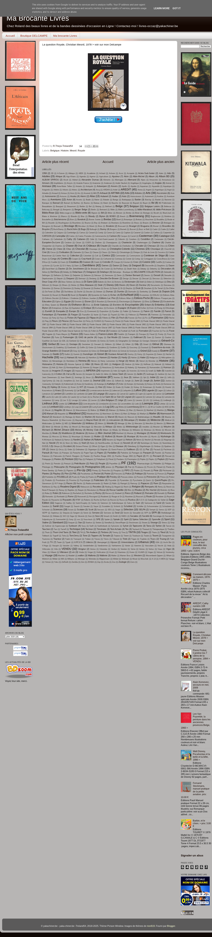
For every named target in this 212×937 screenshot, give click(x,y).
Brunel (155, 226)
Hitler (87, 364)
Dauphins (161, 266)
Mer (129, 423)
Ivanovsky (46, 374)
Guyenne (149, 354)
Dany (125, 265)
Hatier (143, 357)
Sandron (45, 506)
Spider (107, 519)
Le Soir (117, 397)
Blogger (171, 926)
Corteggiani (148, 259)
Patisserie (57, 456)
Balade (106, 200)
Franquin (131, 334)
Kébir (121, 384)
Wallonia (92, 555)
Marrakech (57, 417)
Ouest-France (117, 449)
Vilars (44, 552)
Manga (170, 410)
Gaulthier (46, 341)
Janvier (130, 374)
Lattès (64, 397)
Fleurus (65, 321)
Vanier (127, 546)
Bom (72, 219)
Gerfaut (52, 344)
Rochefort (77, 493)
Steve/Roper (120, 523)
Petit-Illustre (79, 463)
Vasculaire (149, 546)
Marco (117, 414)
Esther (143, 308)
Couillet (54, 262)
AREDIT (126, 189)
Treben (88, 539)
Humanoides (155, 367)
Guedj (154, 351)
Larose (158, 394)
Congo (53, 259)
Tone (85, 535)
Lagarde (150, 390)
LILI (147, 400)
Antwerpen (102, 186)
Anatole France (82, 183)
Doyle (114, 288)
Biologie (146, 213)
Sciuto (70, 510)
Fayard (114, 315)
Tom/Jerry (74, 535)
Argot (169, 190)
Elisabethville (168, 301)
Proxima (72, 480)
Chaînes (98, 242)
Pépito (151, 459)
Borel (118, 219)
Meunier (156, 427)
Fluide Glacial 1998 (124, 328)
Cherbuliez (126, 246)
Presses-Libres (127, 477)
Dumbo (120, 291)
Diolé (100, 285)
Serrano (96, 513)
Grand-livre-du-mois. (161, 347)
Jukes (108, 381)
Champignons (111, 242)
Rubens (87, 500)
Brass (136, 223)
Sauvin (77, 506)
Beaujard (59, 206)
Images (67, 371)
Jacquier (88, 374)
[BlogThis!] (88, 146)
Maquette (61, 414)
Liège (120, 400)
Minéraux (148, 430)
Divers (122, 285)
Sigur (72, 516)
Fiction (70, 318)
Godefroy (60, 347)
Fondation (113, 331)
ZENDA (91, 562)
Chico (162, 246)
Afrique (59, 176)
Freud (152, 334)
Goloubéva (101, 347)
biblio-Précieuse (163, 209)
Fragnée (49, 334)
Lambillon (69, 394)
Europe (72, 311)
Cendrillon (145, 239)
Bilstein (119, 213)
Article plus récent (55, 162)
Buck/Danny (58, 229)
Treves (97, 539)
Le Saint (106, 397)
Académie (91, 173)
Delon (66, 275)
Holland (168, 364)
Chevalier (139, 246)
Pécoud (168, 456)
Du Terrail (159, 288)
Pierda (168, 467)
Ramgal (123, 483)
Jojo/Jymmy (47, 381)
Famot (168, 311)
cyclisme (46, 266)
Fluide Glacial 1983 (151, 321)
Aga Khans (71, 176)
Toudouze (136, 536)
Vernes (142, 549)
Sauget (67, 506)
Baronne (168, 200)
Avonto (79, 200)
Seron (85, 513)
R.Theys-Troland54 (18, 530)
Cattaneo (81, 239)
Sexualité (136, 513)
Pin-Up (81, 470)
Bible (112, 210)
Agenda (82, 176)
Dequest (70, 278)
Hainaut (70, 357)
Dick (109, 282)
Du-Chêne (170, 288)
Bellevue (167, 206)
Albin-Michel (138, 176)
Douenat (87, 288)
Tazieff (63, 529)
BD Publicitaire (165, 203)
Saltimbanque (117, 503)
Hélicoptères (166, 357)
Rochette (88, 493)
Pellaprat (89, 459)
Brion (100, 226)
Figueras (81, 318)
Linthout (47, 403)
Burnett (123, 229)
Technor (89, 529)
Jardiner (161, 374)
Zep (98, 562)
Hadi (62, 357)
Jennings (78, 377)
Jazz (170, 374)
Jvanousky (46, 384)
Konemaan (147, 387)
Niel (43, 443)
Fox (164, 331)
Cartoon (113, 236)
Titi (170, 532)
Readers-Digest (68, 486)
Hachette (47, 357)
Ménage (121, 423)
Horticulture (119, 367)
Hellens (45, 361)
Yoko (56, 562)
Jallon (106, 374)
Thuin (47, 532)
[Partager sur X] (91, 146)
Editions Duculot (52, 298)
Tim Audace (91, 532)
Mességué (85, 427)
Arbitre (56, 190)
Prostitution (60, 480)
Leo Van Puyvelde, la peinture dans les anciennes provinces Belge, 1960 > (195, 720)
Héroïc (132, 361)
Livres (114, 404)
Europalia (60, 311)
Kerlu (158, 384)
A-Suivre (60, 173)
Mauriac (168, 417)
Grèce (93, 351)
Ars (78, 193)
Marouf (45, 417)
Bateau (97, 203)
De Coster (105, 269)
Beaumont (71, 206)
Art (94, 193)
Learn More (162, 8)
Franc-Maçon (61, 334)
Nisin (68, 443)
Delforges (46, 275)
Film (113, 318)
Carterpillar (60, 236)
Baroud (56, 203)
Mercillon (149, 423)
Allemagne (119, 180)
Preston (140, 477)
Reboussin (84, 487)
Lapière (132, 394)
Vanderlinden (88, 546)
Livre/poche (104, 404)
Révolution (91, 490)
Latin (57, 397)
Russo (122, 500)
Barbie (138, 199)
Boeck (122, 216)
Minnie (158, 430)
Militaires (136, 430)
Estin (151, 308)
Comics (106, 255)
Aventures (55, 199)
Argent (148, 190)
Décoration (166, 269)
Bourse (88, 223)
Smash (106, 516)
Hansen (103, 357)
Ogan (103, 446)
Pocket (97, 473)
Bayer (145, 203)
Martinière (100, 417)
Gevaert (97, 344)
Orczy (61, 449)
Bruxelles (166, 226)
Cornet (128, 259)
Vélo (56, 549)
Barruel (67, 203)
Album (152, 176)
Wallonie (103, 555)
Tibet (74, 532)
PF (123, 463)
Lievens (139, 400)
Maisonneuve (81, 410)
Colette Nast (60, 256)
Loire (44, 407)
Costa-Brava (162, 259)
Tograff (55, 536)
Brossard (121, 226)
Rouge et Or (117, 496)
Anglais (158, 183)
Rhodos (138, 490)
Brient (91, 226)
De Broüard (92, 269)
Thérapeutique (158, 529)
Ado (169, 173)
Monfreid (119, 433)
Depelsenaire (47, 278)
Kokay (136, 387)
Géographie (123, 341)
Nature (97, 439)
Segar (117, 510)
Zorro (132, 562)
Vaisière (66, 546)
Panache (76, 453)
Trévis (106, 539)
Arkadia (45, 193)
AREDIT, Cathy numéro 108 (200, 604)
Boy (95, 223)
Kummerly (69, 390)
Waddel (71, 555)
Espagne (122, 308)
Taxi (55, 529)
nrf (135, 443)
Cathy (69, 239)
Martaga (68, 417)
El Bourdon (99, 301)
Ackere (112, 173)
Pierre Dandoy (48, 470)
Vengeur (82, 549)
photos (108, 467)
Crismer (126, 262)
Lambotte (81, 394)
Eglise (58, 301)
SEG (110, 510)
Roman (170, 493)
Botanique (128, 219)
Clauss (104, 252)
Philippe (168, 464)
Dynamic (83, 295)
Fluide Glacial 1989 (78, 324)
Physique (119, 467)
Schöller (140, 506)
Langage (100, 394)
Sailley (69, 503)
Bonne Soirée (94, 219)
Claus (86, 252)
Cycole (56, 266)
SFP (146, 513)
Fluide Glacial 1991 (118, 324)
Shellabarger (166, 513)
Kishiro (64, 387)
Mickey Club (92, 430)
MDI (103, 420)
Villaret (53, 552)
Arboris (65, 190)
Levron (94, 400)
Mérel (48, 427)
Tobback (45, 536)
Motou (65, 436)
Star (80, 522)
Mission (168, 430)
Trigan (133, 539)
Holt (53, 367)
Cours (63, 262)
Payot (139, 456)
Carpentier (167, 233)
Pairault (45, 453)
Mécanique (129, 420)
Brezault (57, 226)
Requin (81, 490)
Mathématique (144, 417)
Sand (158, 503)
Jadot (98, 374)
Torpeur (117, 536)
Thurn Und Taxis (60, 532)
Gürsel (100, 354)
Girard (145, 344)
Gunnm (76, 354)
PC (147, 456)
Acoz (121, 173)
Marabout (75, 413)
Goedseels (71, 347)
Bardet (158, 200)
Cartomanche (100, 236)
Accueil (10, 35)
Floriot (117, 321)
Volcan (159, 552)
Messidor (98, 427)
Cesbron (68, 242)
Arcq (98, 190)
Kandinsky (89, 384)
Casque (124, 236)
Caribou (156, 233)
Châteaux (91, 245)
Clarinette (77, 252)
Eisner (88, 301)
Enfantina (160, 304)
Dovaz (106, 288)
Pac (147, 449)
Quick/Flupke (161, 480)
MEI (66, 423)
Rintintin (163, 490)
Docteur (143, 285)
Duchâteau (68, 292)
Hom (61, 367)
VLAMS (141, 552)
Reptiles (71, 490)
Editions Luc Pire (107, 298)
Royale (81, 150)
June (136, 380)
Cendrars (133, 239)
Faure (104, 315)
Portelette (49, 477)
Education (46, 301)
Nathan (87, 439)
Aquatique (167, 186)
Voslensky (170, 552)
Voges (150, 552)
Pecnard (157, 456)
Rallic (114, 483)
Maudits (157, 417)
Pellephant (100, 459)
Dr (121, 288)
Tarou (148, 526)
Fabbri (125, 311)
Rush (104, 500)
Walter (114, 555)
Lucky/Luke (97, 407)
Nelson (129, 439)
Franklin (121, 334)
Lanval (122, 394)
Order (69, 449)
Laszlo (48, 397)
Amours (46, 183)
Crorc (136, 262)
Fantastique (47, 314)
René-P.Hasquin (48, 490)
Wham (169, 555)
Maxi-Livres (67, 420)
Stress (164, 523)
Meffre (58, 423)
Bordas (107, 219)
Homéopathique (72, 367)
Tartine (158, 526)
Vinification (101, 552)
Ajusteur (116, 176)
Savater (86, 506)
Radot (106, 483)
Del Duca (54, 272)
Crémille (106, 262)
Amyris (70, 183)
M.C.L (145, 407)
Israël (150, 371)
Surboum (73, 526)
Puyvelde (112, 480)
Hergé (121, 361)
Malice (93, 410)
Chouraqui (93, 249)
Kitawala (90, 387)
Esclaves (110, 308)
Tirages (144, 532)
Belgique (55, 150)
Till (81, 532)
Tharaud (145, 529)
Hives (97, 364)
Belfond (108, 206)
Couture (86, 262)
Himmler (151, 361)
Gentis (112, 341)
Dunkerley (144, 292)
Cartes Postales (85, 236)
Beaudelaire (47, 206)
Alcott (65, 180)
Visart (111, 552)
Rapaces (145, 483)
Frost (169, 334)
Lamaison (46, 394)
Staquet (71, 523)
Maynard (78, 420)
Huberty (131, 367)
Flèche (171, 318)
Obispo (57, 446)
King (44, 387)
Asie (172, 193)
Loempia (147, 403)
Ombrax (157, 446)
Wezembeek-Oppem (154, 555)
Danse (116, 265)
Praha (82, 477)
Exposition (104, 311)
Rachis (79, 483)
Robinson (66, 493)
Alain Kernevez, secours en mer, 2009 (201, 685)
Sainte (94, 503)
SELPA (142, 509)
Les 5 (65, 400)
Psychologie (85, 480)
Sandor (168, 503)
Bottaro (139, 219)
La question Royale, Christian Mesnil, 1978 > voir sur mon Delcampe (202, 638)
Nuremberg (166, 443)
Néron (138, 440)
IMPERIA (91, 370)
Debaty (143, 269)
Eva (82, 311)
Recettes (97, 487)
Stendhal (108, 523)
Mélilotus (90, 423)
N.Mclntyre (46, 440)
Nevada (157, 440)
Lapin (140, 394)
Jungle (146, 380)
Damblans (88, 265)
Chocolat (80, 249)
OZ (140, 449)
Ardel (115, 190)
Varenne (137, 546)
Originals (104, 449)
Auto (124, 196)
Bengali (56, 210)
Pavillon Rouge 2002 (124, 456)
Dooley (77, 288)
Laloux (169, 390)
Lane (90, 394)
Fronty (160, 334)
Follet (93, 331)
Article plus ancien (160, 162)
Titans (154, 532)
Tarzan (168, 526)
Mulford (108, 436)
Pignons (69, 470)
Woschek (144, 559)
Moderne (80, 433)
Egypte (67, 301)
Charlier (168, 242)
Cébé (92, 239)
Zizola (106, 562)
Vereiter (124, 549)
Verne (133, 549)
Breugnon (46, 226)
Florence (108, 321)
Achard (102, 173)
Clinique (136, 252)
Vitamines (121, 552)
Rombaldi (60, 496)
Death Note (132, 269)
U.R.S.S (78, 542)
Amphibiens (58, 183)
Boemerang (136, 216)
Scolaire (81, 509)
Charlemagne (142, 242)
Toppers (95, 535)
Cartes (72, 236)
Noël (84, 443)
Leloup (158, 397)
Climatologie (125, 252)
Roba (47, 493)
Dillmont (45, 285)
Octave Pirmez (82, 446)
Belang (98, 206)
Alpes (143, 180)
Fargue (74, 314)
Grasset (65, 351)
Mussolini (143, 436)
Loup (77, 407)
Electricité (111, 301)
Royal (169, 496)
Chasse (70, 245)
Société (145, 516)
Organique (92, 449)
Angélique (135, 183)
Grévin (114, 351)
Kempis (130, 384)
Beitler (82, 206)
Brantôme (126, 223)
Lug (107, 406)
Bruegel (132, 226)
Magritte (58, 410)
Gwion (159, 354)
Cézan (78, 242)
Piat (129, 467)
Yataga (171, 559)
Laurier (73, 397)
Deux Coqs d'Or (49, 282)
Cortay (137, 259)
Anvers (114, 186)
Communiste (135, 256)
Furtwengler (68, 337)
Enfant (148, 305)
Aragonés (46, 190)
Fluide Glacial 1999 (143, 328)
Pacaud (157, 449)
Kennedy (140, 384)
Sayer (95, 506)
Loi (170, 404)
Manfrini (160, 410)
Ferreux (45, 318)
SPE (98, 519)
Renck (169, 487)
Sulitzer (48, 526)
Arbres (74, 190)
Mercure (170, 423)
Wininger (81, 559)
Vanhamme (116, 546)
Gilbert (118, 344)
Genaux (83, 341)
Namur (67, 440)
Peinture (69, 459)
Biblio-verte (81, 212)
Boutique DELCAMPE (34, 35)
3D (52, 173)
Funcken (46, 337)
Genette (93, 341)
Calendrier (49, 233)
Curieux (168, 262)
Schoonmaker (152, 506)
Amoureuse (166, 180)
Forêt (133, 331)
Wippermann (104, 559)
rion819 (151, 926)
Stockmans (133, 523)
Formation (143, 331)
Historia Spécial (74, 364)
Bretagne (167, 223)
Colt (96, 256)
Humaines (142, 367)
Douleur (97, 288)
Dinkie (73, 285)
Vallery (76, 546)
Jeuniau (116, 377)
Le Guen (83, 397)
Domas (57, 288)
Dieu (169, 282)
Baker (96, 200)
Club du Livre (148, 252)
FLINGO (97, 321)
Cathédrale (58, 239)
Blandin (74, 216)
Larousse (169, 393)
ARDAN (106, 190)
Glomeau (167, 344)
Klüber (109, 387)
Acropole (130, 173)
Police (128, 473)
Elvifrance (77, 304)
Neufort (148, 440)
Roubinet (104, 496)
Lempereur (46, 400)
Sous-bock (88, 519)
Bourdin (51, 223)
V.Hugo (45, 546)
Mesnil (73, 150)
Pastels (158, 453)
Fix (146, 318)
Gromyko (133, 351)
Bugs (83, 229)
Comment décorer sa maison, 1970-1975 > (202, 577)
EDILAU (156, 295)
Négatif (119, 440)
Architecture (86, 190)
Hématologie (57, 361)
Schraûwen (166, 506)
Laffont (137, 390)
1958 (44, 173)
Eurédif (48, 311)
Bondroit (81, 219)
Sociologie (157, 516)
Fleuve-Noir (77, 321)
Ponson (160, 474)
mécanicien (114, 420)
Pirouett (146, 470)
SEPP (44, 513)
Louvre (85, 407)
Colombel (87, 256)
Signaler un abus (192, 855)
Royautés (67, 500)
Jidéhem (135, 377)
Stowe (144, 523)
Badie (88, 200)
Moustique (76, 436)
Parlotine (124, 453)
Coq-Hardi (86, 259)
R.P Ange (59, 483)
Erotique (87, 308)
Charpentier (47, 246)
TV (51, 542)
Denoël (157, 275)
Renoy (61, 490)
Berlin (93, 210)
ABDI (81, 173)
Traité (67, 539)
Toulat (146, 536)
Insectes (133, 371)
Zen (82, 562)
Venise (93, 549)
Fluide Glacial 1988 (58, 324)
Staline (45, 522)
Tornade (106, 535)
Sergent (76, 513)
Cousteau (74, 262)
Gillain (128, 344)
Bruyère (46, 229)
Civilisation (64, 252)
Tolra (64, 536)
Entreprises (56, 308)
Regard (117, 487)
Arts (148, 192)
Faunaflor (86, 315)
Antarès (79, 186)
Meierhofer (77, 423)
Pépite (142, 459)
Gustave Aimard (116, 354)
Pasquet (147, 453)
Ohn (110, 446)
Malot (102, 410)
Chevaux (151, 246)
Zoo (113, 562)
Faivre (147, 311)
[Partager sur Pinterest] (97, 146)
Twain (59, 542)
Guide (56, 354)
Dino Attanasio (87, 285)
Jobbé (152, 377)
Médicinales (47, 423)
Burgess (113, 229)
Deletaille (168, 272)
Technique (75, 529)
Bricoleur (82, 226)
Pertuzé (67, 464)
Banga (115, 200)
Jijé (144, 377)
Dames (105, 265)
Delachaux (77, 272)
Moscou (55, 436)
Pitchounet (167, 470)
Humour (167, 367)
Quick (148, 480)
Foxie (171, 331)
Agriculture (103, 176)
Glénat (155, 344)
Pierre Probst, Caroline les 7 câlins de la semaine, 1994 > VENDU (201, 656)
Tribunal (115, 539)
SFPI (154, 512)
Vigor (168, 549)
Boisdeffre (46, 219)
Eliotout (155, 301)
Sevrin (126, 513)
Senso (161, 510)
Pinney (95, 470)
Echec (113, 295)
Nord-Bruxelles (104, 443)
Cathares (46, 239)
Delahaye (104, 272)
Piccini (150, 467)
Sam (138, 503)
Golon (91, 347)
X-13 (154, 559)
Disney (110, 285)
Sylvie (125, 526)
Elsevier (63, 305)
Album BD (164, 176)
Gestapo (73, 344)
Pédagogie (46, 459)
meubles (145, 427)
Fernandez (167, 315)
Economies (144, 295)
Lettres (84, 400)
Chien (171, 245)
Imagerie (56, 371)
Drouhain (147, 288)
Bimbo (128, 213)
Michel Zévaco (61, 429)
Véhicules (46, 549)
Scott (90, 509)
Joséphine (67, 381)
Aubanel (104, 196)
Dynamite (95, 295)
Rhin (129, 490)
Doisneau (167, 285)
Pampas (65, 453)
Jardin (139, 374)
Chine (59, 249)
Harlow (134, 357)
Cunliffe (159, 262)
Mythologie (166, 436)
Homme (86, 367)
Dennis (147, 275)
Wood (134, 559)
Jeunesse (100, 377)
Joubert (86, 381)
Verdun (114, 549)
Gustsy (131, 354)
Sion (90, 516)
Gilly (137, 344)
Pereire (171, 459)
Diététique (159, 282)
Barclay (148, 200)
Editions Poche (142, 298)
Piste (156, 470)
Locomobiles (126, 404)
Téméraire (101, 529)
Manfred (150, 410)
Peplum (161, 459)
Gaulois (168, 337)
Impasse (78, 371)
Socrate (168, 516)
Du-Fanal (48, 292)
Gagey (100, 337)
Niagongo (168, 440)
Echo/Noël (126, 294)
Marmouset (165, 413)
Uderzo (89, 542)
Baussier (125, 203)
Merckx (160, 423)
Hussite (45, 371)
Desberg (92, 278)
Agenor (92, 176)
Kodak (127, 387)
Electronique (124, 301)
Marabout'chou (93, 414)
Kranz (58, 390)
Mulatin (87, 436)
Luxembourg (133, 407)
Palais (56, 453)
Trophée (143, 539)
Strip (172, 523)
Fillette (105, 318)
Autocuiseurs (135, 196)
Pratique (101, 476)
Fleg (46, 321)
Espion (133, 308)
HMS (106, 364)
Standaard (57, 522)
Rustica (131, 500)
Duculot (89, 292)
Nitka (76, 443)
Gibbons (108, 344)
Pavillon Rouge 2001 (102, 456)
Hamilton (92, 357)
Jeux (126, 377)
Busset (133, 229)
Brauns (146, 223)
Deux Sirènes (67, 282)
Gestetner (86, 344)
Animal (168, 183)
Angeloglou (146, 183)
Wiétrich (45, 559)
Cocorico (161, 252)
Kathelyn (111, 384)
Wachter (61, 555)
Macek (48, 410)
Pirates (137, 470)
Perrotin (57, 464)
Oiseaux (119, 446)
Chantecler (127, 242)
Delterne (87, 275)
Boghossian (156, 216)
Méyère (167, 427)
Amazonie (153, 180)
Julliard (118, 381)
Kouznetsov (47, 390)
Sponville (156, 519)
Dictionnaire (130, 282)
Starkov (89, 523)
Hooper (96, 367)
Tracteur (57, 539)
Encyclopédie (132, 304)
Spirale (116, 519)
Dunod (155, 291)
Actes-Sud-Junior (146, 173)
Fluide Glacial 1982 (132, 321)
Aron (72, 193)
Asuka (73, 196)
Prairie (91, 477)
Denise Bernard (132, 275)
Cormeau (118, 259)
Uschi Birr (167, 542)
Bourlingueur (63, 223)
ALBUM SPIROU (50, 180)
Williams (70, 559)
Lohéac (163, 404)
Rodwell (118, 493)
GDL (64, 341)
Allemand (131, 180)
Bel (90, 206)
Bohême (167, 216)
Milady (115, 430)
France (74, 334)
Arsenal (87, 193)
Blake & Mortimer (49, 216)
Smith (115, 516)
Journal (97, 380)
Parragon (135, 453)
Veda (169, 546)
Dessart (145, 278)
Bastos (87, 203)
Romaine (149, 493)
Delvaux (97, 275)
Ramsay (133, 483)
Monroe (130, 433)
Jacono (79, 374)
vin (73, 552)
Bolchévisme (60, 219)
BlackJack (167, 213)
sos (78, 519)
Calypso (60, 233)
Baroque (45, 203)
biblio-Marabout (144, 209)
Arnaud (55, 193)
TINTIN (132, 532)
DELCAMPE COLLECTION (147, 272)
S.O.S (141, 500)
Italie (159, 371)
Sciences (58, 509)
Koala (118, 387)
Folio (86, 331)
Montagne (141, 433)
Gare (149, 337)
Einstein (78, 301)
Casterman (146, 235)
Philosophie (59, 467)
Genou (103, 341)
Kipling (54, 387)
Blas (83, 216)
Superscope (60, 526)
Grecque (104, 351)
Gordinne (113, 347)
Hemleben (70, 361)
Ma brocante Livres (65, 35)
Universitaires (127, 542)
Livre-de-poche (89, 404)
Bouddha (160, 219)
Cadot (155, 229)
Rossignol (93, 496)
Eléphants (137, 301)
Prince (163, 477)
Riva (172, 490)
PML (74, 473)
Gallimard (137, 337)
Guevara (45, 354)
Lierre (129, 400)
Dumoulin (132, 292)
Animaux (46, 186)
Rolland (137, 493)
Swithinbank (102, 526)
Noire (92, 443)
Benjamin (67, 210)
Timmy (115, 532)
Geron (62, 344)
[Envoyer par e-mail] (86, 146)
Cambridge (71, 233)
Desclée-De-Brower (109, 278)
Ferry (54, 318)
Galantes (125, 337)
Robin (55, 493)
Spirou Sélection (140, 519)
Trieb (125, 539)
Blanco (64, 216)
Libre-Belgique (107, 400)
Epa (66, 308)
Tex (126, 529)
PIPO (127, 470)
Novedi (126, 443)
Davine (61, 269)
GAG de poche (85, 337)
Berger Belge (81, 209)
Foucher (155, 331)
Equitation (76, 308)
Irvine (142, 371)
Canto (118, 233)
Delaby (66, 272)
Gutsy (139, 354)
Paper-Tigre (89, 453)
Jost (77, 381)
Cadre (163, 229)
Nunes (156, 443)
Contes (64, 258)
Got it (176, 8)
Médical (168, 420)
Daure (171, 265)
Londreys (67, 407)
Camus (82, 233)
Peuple (102, 463)
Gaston (158, 337)
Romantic (49, 496)
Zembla (75, 562)
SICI (64, 516)
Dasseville (149, 266)
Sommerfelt (61, 519)
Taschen (46, 529)
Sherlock (45, 516)
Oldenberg (131, 446)
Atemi (83, 196)
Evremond (91, 311)
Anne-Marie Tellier (64, 186)
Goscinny (133, 347)
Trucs (153, 539)
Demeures (109, 275)
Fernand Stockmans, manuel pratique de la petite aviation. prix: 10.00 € (195, 790)
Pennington (132, 459)
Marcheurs (107, 414)
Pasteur (168, 453)
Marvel (111, 417)
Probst (171, 477)
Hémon (94, 361)
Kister (73, 387)
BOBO (112, 216)
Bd (152, 202)
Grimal (123, 351)
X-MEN (162, 559)
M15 (166, 407)
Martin (78, 417)
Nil (61, 443)
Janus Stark (117, 374)
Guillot (67, 354)
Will (62, 559)
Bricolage (69, 226)
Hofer (137, 364)
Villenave (64, 552)
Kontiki (159, 387)
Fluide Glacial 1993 (157, 324)
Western (138, 555)
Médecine (156, 420)
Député (60, 278)
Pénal (110, 459)
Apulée (133, 186)
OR (43, 449)
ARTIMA (115, 193)
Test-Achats (115, 529)
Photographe (75, 467)
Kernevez (168, 384)
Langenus (112, 394)
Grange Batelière (50, 351)
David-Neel (50, 269)
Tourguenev (167, 536)
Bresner (156, 223)
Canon (109, 233)
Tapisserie (137, 526)
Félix (123, 315)
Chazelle (115, 246)
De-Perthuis (118, 269)
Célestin (121, 239)
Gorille (123, 347)
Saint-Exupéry (82, 503)
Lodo (137, 404)
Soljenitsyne (47, 519)
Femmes (155, 315)
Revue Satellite (116, 490)
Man (131, 410)
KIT (81, 387)
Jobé (162, 377)
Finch (121, 318)
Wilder (55, 559)
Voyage (49, 555)
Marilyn (143, 414)
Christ (103, 249)
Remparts (149, 487)
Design (126, 278)
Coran (97, 259)
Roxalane (159, 496)
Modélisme (67, 433)
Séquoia (66, 513)
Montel (153, 433)
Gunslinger (88, 354)
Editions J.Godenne (70, 298)
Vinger (90, 552)
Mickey (78, 430)
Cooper (75, 259)
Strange (154, 522)
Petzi (92, 463)
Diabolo (101, 282)
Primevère (151, 477)
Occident (67, 446)
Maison (69, 410)
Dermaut (82, 278)
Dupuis (166, 291)
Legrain (128, 397)
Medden (142, 420)
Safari (163, 500)
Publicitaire (99, 480)
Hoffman (147, 364)
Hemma (82, 360)
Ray (55, 487)
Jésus (88, 377)
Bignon (94, 213)
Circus (53, 252)
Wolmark (125, 559)
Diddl (141, 282)
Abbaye (71, 173)
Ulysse (113, 542)
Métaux (108, 427)
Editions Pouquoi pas (162, 298)
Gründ (143, 350)
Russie (113, 500)
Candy (100, 233)
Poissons (118, 474)
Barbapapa (126, 200)
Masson (130, 417)
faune (96, 315)
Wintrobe (92, 559)
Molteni (91, 433)
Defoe (44, 272)
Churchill (167, 249)
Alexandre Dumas (90, 180)
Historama (47, 364)
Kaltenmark (69, 384)
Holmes (45, 367)
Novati (116, 443)
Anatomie (96, 183)
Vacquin (55, 546)
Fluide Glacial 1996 (84, 328)
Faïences (136, 311)
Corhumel (107, 259)
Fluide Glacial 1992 (138, 324)
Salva (129, 503)
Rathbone (46, 487)
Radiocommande (93, 483)
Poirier (107, 473)
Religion (136, 486)
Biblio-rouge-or (66, 213)
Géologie (135, 341)
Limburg (156, 400)
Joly (58, 381)
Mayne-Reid (92, 420)
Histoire (65, 150)
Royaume (55, 500)
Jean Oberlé (66, 377)
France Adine (89, 334)
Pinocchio (106, 470)
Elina (147, 301)
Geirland (72, 341)
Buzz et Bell (144, 229)
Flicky (88, 321)
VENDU (66, 548)
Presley (113, 477)
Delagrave (91, 272)
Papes (100, 453)
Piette (60, 470)
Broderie (110, 226)
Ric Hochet (151, 490)
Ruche (96, 500)
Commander (121, 256)
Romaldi (160, 493)
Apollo (124, 186)
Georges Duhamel (150, 341)
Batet (105, 203)
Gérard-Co (167, 340)
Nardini (76, 439)
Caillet (171, 229)
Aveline (160, 196)
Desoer (135, 278)
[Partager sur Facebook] (94, 146)
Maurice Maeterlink (50, 420)
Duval (64, 295)
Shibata (56, 516)
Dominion (67, 288)
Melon (100, 423)
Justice (168, 381)
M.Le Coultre (156, 407)
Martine (88, 417)
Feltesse (132, 315)
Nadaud (58, 440)
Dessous (156, 278)
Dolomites (46, 288)
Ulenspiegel (102, 542)
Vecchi (160, 546)
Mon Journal (104, 433)
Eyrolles (115, 311)
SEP (169, 510)
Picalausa (139, 467)
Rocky (98, 493)
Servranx (107, 513)
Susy (83, 526)
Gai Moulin (112, 337)
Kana (79, 384)
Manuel (50, 413)
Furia (57, 337)
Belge (119, 206)
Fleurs (55, 321)
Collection (74, 255)
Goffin (82, 347)
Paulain (87, 456)
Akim (126, 176)
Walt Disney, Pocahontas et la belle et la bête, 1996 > (201, 755)
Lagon (160, 390)
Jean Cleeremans (49, 377)
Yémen (48, 562)
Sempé (152, 510)
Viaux (160, 549)
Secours (100, 510)
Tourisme (46, 539)
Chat (80, 246)
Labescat (116, 390)
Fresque (142, 334)
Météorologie (132, 427)
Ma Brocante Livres (37, 18)
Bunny (103, 229)
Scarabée (106, 506)
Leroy (57, 400)
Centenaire (158, 239)
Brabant (104, 223)
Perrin (47, 464)
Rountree (129, 496)
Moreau (45, 436)
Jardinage (150, 374)
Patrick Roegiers (72, 456)
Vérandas (103, 549)
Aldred (75, 180)
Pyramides (124, 480)
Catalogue (164, 236)
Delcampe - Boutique (121, 272)
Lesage (75, 400)
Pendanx (120, 459)
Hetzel (142, 361)
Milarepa (125, 430)
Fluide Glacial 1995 (64, 328)
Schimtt (117, 506)
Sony (71, 519)
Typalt (67, 542)
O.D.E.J (46, 446)
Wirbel (115, 559)
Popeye (170, 473)
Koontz (168, 387)
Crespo (117, 262)
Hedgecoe (153, 357)
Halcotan (81, 357)
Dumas (109, 291)
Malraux (112, 410)
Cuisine (146, 262)
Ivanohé (168, 371)
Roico (127, 493)
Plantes (45, 473)
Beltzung (45, 210)
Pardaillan (112, 453)
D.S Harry (67, 266)
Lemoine (168, 397)
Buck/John (72, 229)
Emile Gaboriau (101, 305)
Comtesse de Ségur (154, 255)
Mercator (138, 423)
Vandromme (103, 546)
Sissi (97, 516)
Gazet (55, 341)
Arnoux (64, 193)
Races (69, 483)
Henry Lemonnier (108, 361)
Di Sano (88, 281)
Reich (126, 487)
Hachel (168, 354)
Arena (140, 190)
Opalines (167, 446)
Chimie (49, 249)
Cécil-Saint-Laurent (106, 239)
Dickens (117, 282)
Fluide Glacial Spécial (71, 331)
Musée (119, 436)
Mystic (154, 436)
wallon (81, 555)
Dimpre (55, 285)
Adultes (46, 176)
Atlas (92, 196)
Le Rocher (94, 397)
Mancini (139, 410)
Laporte (149, 394)
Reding (108, 487)
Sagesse (58, 503)
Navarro (110, 440)
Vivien (131, 552)
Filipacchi (94, 318)
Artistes (138, 193)
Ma (173, 407)
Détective (167, 278)
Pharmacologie (143, 464)
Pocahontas (86, 474)
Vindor (81, 552)
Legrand (138, 397)
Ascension (162, 193)
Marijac (133, 414)
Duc (58, 291)
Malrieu (122, 410)
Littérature (73, 403)
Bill (102, 213)
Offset (94, 446)
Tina (123, 532)
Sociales (134, 516)
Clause (95, 252)
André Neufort (121, 183)
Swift (91, 526)
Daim (76, 266)
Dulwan (99, 292)
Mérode (57, 427)
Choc (68, 249)
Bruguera (144, 226)
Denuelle (167, 275)
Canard (92, 233)
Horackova (106, 367)
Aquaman (144, 186)
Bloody (91, 216)
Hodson (128, 364)
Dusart (55, 295)
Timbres (105, 532)
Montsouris (166, 433)
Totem (126, 536)
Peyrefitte (113, 464)
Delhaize (57, 275)
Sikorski (81, 516)
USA (157, 542)
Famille (157, 311)
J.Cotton (58, 374)
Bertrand (103, 210)
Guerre (164, 350)
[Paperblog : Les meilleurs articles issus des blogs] (20, 649)
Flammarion (157, 317)
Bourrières (76, 223)
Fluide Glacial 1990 (98, 324)
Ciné (44, 252)
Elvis (88, 305)
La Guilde (81, 390)
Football (124, 331)
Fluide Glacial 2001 (50, 331)
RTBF (78, 500)
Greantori (84, 351)
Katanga (100, 384)
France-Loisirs (106, 334)
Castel (133, 236)
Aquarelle (156, 186)
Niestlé (52, 443)
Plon (66, 473)
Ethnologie (170, 308)
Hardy (124, 357)
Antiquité (89, 186)
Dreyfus (129, 288)
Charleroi (156, 242)
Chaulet (103, 246)
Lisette (61, 404)
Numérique (145, 443)
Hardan (114, 357)
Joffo (169, 377)
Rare (155, 483)
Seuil (117, 513)
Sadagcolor (152, 500)
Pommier (150, 474)
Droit (138, 288)
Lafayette (127, 390)
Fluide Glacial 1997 (104, 328)
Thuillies (170, 529)
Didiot (149, 282)
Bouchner (149, 219)
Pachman (167, 449)
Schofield (128, 506)
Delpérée (76, 275)
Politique (139, 473)
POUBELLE (62, 477)
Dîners (64, 285)
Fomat (102, 331)
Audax (115, 196)
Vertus (151, 549)
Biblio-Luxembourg (126, 210)
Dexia (78, 282)
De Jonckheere (76, 269)
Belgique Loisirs (152, 206)
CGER (88, 242)
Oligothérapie (144, 446)
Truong (163, 539)
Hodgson (116, 364)
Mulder (97, 436)
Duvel (73, 295)
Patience (45, 456)
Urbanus (143, 542)
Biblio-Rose (48, 212)
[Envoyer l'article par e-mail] (80, 146)
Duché (79, 292)
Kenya (150, 384)
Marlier (152, 413)
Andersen (108, 183)
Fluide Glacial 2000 (163, 328)
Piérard (159, 467)
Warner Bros (125, 555)
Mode (55, 433)
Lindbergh (167, 400)
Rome (71, 496)
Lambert (57, 394)
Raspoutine (166, 483)
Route (149, 496)
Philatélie (157, 464)
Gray (75, 351)
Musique (131, 436)
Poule (74, 477)
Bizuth (156, 213)
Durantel (45, 295)
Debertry (153, 269)
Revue (102, 490)
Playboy (57, 473)
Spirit (126, 519)
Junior (157, 380)
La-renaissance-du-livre (99, 390)
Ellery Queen (50, 305)
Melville (110, 423)
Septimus (55, 513)
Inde (115, 371)
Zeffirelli (65, 562)
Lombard (54, 406)
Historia (59, 364)
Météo (119, 427)
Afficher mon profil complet (18, 534)
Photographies (92, 467)
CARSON (46, 236)
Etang (159, 308)
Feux (62, 318)
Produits (48, 480)
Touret (155, 535)
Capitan (127, 233)
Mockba (45, 433)
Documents (155, 285)
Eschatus (99, 308)
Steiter (98, 523)
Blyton (102, 216)
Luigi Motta (119, 407)
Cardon (147, 233)
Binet (137, 213)
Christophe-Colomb (120, 249)
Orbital (52, 449)
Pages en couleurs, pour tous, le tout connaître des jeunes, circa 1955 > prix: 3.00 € (194, 543)
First (140, 318)
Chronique (155, 249)
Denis (119, 275)
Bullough (93, 229)
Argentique (159, 190)
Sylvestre (115, 526)
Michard (46, 430)
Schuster (46, 510)
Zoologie (122, 562)
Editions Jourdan (89, 298)
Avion (69, 199)
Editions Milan (125, 298)
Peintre (57, 459)
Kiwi (100, 387)
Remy (160, 487)
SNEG (124, 516)
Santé (56, 506)
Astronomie (50, 196)
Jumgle (128, 381)
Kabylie (58, 384)
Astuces (63, 196)
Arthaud (103, 193)
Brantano (115, 223)
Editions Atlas (168, 295)
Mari (125, 414)
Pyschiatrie (137, 480)
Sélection (128, 509)
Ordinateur (80, 449)
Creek (96, 262)
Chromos (140, 249)
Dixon (132, 285)
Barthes (77, 203)
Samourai (148, 503)
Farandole (62, 314)
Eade (105, 295)
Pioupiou (117, 470)
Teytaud (135, 529)
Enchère (117, 305)
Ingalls (123, 371)
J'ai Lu (69, 374)
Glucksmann (47, 347)
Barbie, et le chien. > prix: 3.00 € (202, 823)
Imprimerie (105, 371)
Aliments (107, 180)
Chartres (58, 246)
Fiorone (131, 318)
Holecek (157, 364)
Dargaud (136, 265)
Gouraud (144, 347)
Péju (80, 459)
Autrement (149, 196)
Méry (66, 427)
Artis (127, 193)
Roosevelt (81, 496)
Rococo (108, 493)
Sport (167, 519)
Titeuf (162, 532)
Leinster (149, 397)
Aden (161, 173)
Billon (110, 213)
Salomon (104, 503)
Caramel (137, 233)
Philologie (46, 467)
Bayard (136, 203)
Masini (121, 417)
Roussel (139, 496)
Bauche (115, 203)
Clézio (113, 252)
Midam (105, 430)
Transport (77, 539)
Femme (143, 314)
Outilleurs (130, 449)
